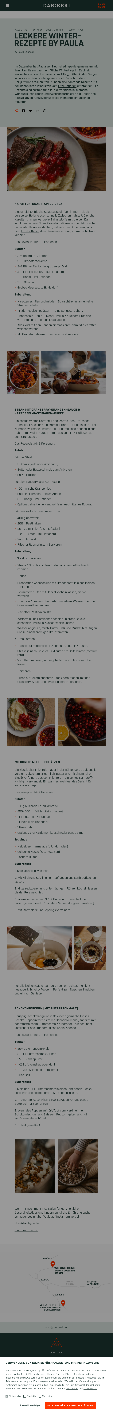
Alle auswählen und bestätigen (70, 1405)
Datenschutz (90, 1388)
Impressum (72, 1388)
